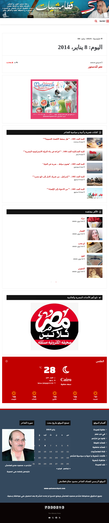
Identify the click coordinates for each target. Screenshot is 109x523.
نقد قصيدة (100, 464)
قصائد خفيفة (99, 442)
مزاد (83, 218)
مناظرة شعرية (98, 460)
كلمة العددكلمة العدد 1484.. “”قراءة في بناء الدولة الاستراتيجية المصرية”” (54, 151)
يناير (83, 38)
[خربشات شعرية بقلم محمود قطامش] (54, 9)
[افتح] (94, 260)
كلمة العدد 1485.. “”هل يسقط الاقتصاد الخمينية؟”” (64, 139)
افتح (83, 256)
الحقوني (81, 269)
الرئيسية (97, 38)
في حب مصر (100, 434)
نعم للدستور (95, 66)
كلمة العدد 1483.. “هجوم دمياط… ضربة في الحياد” (64, 164)
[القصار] (94, 235)
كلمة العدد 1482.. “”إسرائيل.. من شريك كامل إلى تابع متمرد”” (58, 177)
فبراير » (59, 468)
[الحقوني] (94, 272)
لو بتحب (81, 243)
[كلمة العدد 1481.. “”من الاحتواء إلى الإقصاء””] (94, 193)
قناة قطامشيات (98, 451)
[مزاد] (94, 222)
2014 (89, 38)
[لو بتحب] (94, 247)
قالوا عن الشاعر (98, 438)
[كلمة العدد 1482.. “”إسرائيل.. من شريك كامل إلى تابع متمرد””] (94, 180)
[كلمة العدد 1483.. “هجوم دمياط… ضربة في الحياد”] (94, 168)
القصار (82, 231)
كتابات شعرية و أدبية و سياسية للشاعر (87, 455)
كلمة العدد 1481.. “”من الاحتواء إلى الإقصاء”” (66, 189)
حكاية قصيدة (99, 429)
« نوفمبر (67, 468)
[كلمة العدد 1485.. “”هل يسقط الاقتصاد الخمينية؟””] (94, 143)
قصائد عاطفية (99, 447)
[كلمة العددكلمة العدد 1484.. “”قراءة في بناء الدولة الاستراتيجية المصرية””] (94, 155)
